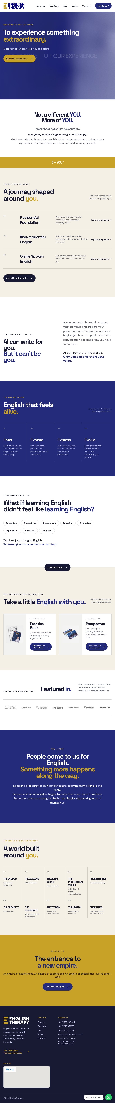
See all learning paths (19, 278)
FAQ (65, 6)
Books (75, 6)
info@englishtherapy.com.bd (70, 1034)
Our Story (54, 6)
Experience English (58, 986)
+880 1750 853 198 (66, 1030)
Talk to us (103, 6)
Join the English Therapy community (16, 1051)
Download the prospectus (97, 646)
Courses (41, 6)
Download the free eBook (41, 646)
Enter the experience (19, 58)
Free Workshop (58, 567)
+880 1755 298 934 (66, 1022)
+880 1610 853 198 (66, 1026)
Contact (86, 6)
